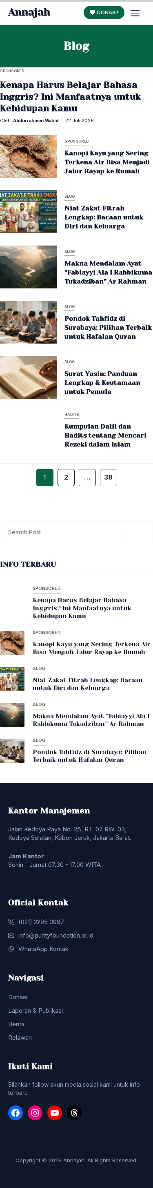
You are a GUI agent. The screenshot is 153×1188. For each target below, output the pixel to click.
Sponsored (12, 71)
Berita (16, 1024)
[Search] (136, 532)
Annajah (29, 12)
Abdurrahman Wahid (35, 120)
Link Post (27, 95)
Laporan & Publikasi (35, 1010)
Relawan (20, 1037)
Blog (69, 196)
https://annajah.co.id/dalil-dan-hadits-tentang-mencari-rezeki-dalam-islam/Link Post (70, 429)
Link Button (31, 604)
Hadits (71, 414)
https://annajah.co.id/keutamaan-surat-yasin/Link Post (73, 377)
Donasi (17, 997)
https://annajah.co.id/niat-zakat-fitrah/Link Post (62, 211)
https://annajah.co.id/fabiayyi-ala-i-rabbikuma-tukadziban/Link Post (66, 266)
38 (108, 477)
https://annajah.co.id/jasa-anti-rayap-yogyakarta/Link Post (70, 156)
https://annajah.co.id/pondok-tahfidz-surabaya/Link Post (70, 322)
